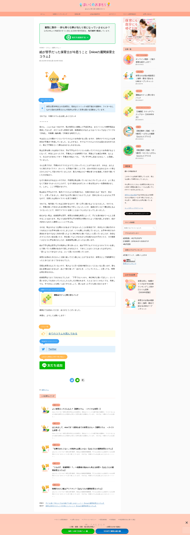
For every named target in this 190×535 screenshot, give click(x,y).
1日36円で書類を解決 (111, 531)
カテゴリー (112, 14)
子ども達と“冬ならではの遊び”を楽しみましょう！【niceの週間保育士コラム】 (75, 503)
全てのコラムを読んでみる (63, 333)
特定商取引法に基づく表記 (127, 519)
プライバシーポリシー (89, 519)
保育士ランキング (129, 264)
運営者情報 (103, 519)
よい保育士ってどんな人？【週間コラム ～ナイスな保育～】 (76, 409)
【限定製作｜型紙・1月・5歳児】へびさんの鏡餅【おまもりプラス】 (146, 134)
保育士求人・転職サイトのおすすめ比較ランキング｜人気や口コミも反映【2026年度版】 (146, 286)
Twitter (52, 349)
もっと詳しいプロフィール (134, 208)
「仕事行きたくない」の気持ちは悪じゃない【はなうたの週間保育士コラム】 (83, 449)
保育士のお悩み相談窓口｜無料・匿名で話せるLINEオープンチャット (145, 78)
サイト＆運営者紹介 (129, 14)
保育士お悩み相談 (131, 195)
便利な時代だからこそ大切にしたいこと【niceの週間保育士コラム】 (71, 506)
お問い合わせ (147, 14)
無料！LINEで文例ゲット (77, 531)
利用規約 (113, 519)
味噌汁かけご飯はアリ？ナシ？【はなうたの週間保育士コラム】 (77, 489)
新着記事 (77, 14)
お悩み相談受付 (95, 14)
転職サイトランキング (60, 14)
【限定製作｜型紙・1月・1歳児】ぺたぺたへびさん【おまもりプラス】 (146, 153)
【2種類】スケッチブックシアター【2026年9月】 (145, 114)
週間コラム (45, 390)
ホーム (42, 14)
